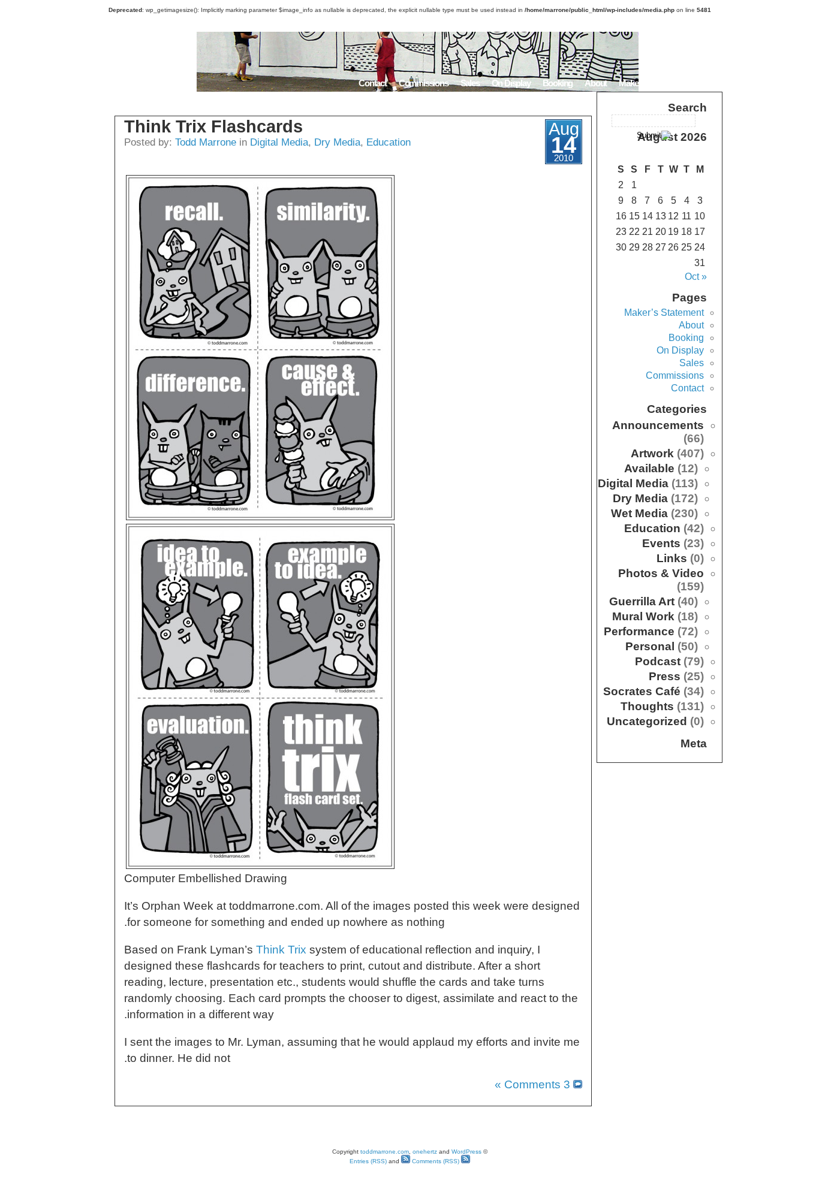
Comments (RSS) (434, 1161)
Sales (470, 83)
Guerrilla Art (642, 601)
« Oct (696, 276)
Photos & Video (661, 573)
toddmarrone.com (384, 1151)
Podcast (658, 661)
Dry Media (337, 142)
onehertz (424, 1151)
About (596, 83)
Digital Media (279, 142)
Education (388, 142)
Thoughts (647, 706)
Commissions (423, 83)
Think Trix (281, 949)
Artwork (652, 453)
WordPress (466, 1151)
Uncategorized (647, 721)
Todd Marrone (205, 142)
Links (672, 558)
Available (649, 468)
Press (665, 676)
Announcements (658, 425)
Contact (373, 83)
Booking (558, 83)
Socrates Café (642, 691)
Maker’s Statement (652, 83)
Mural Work (643, 616)
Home (707, 83)
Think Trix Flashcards (213, 126)
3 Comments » (532, 1084)
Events (661, 543)
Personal (650, 646)
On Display (511, 83)
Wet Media (639, 513)
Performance (639, 631)
